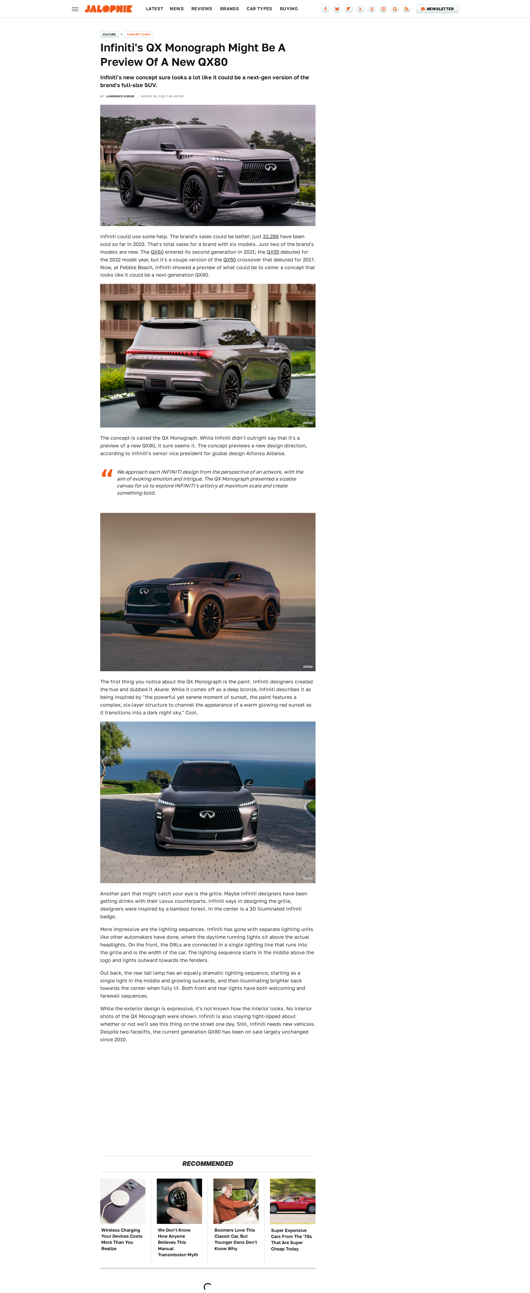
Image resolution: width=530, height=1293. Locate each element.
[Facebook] (325, 9)
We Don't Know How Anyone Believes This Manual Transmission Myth (178, 1243)
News (177, 8)
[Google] (395, 9)
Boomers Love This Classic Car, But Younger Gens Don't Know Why (235, 1239)
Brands (229, 8)
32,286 (271, 236)
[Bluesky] (337, 9)
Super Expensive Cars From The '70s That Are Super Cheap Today (291, 1240)
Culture (109, 34)
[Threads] (372, 9)
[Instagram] (383, 9)
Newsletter (440, 9)
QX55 (273, 252)
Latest (154, 8)
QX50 (229, 260)
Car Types (259, 8)
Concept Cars (138, 34)
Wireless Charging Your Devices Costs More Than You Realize (121, 1239)
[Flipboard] (348, 9)
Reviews (202, 8)
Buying (289, 8)
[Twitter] (360, 9)
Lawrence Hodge (120, 96)
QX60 (157, 252)
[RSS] (406, 9)
